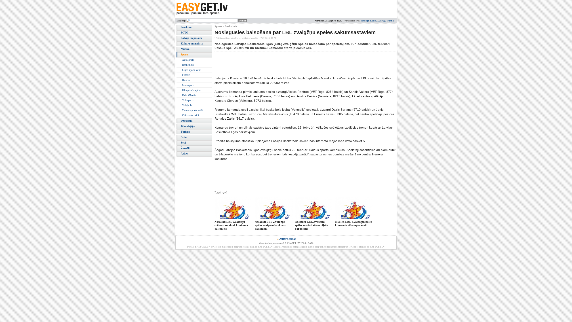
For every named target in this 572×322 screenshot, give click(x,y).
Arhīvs (185, 153)
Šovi (183, 142)
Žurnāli (185, 148)
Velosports (187, 100)
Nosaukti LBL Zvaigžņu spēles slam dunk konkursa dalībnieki (231, 225)
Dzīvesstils (187, 120)
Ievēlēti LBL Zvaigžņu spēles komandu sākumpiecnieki (353, 223)
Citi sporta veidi (190, 115)
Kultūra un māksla (192, 43)
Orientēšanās (189, 95)
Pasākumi (186, 27)
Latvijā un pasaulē (191, 38)
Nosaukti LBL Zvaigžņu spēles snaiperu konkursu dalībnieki (270, 225)
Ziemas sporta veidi (192, 110)
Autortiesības (287, 238)
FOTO (184, 32)
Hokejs (186, 80)
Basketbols (188, 64)
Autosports (188, 59)
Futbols (186, 74)
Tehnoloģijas (188, 126)
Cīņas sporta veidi (191, 70)
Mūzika (185, 49)
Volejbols (187, 105)
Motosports (188, 85)
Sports (184, 54)
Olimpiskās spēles (191, 90)
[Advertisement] (295, 64)
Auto (184, 137)
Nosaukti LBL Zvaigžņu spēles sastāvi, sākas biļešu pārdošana (311, 225)
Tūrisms (185, 131)
